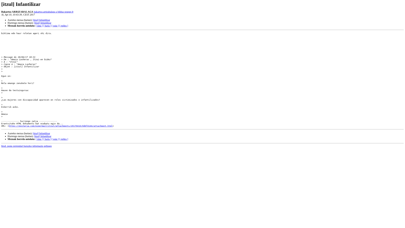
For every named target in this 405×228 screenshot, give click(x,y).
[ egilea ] (63, 25)
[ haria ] (47, 25)
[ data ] (39, 25)
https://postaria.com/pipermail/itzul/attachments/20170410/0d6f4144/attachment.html (61, 126)
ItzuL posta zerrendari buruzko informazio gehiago (26, 146)
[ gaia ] (55, 25)
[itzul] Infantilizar (41, 20)
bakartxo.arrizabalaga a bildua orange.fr (53, 11)
